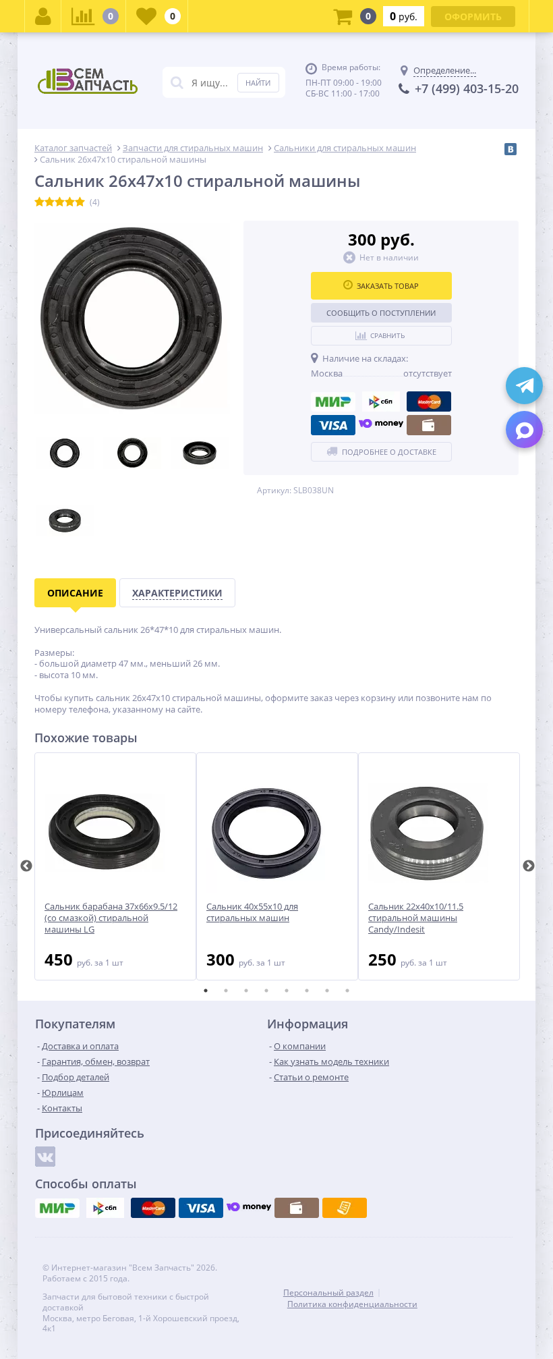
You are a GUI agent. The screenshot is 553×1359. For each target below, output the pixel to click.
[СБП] (381, 401)
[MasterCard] (429, 401)
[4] (70, 202)
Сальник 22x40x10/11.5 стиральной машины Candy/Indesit (415, 918)
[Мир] (333, 401)
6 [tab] (307, 990)
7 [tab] (327, 990)
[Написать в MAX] (524, 429)
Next (528, 866)
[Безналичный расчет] (344, 1208)
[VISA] (333, 425)
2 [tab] (226, 990)
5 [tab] (286, 990)
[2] (50, 202)
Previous (26, 866)
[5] (80, 202)
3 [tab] (246, 990)
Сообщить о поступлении (381, 313)
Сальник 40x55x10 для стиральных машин (252, 912)
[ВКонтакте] (510, 149)
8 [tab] (347, 990)
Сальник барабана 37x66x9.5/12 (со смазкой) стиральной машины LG (111, 918)
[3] (60, 202)
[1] (39, 202)
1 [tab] (205, 990)
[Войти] (43, 16)
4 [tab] (266, 990)
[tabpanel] (115, 866)
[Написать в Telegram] (524, 385)
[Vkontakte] (45, 1156)
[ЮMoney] (381, 425)
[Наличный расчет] (429, 425)
